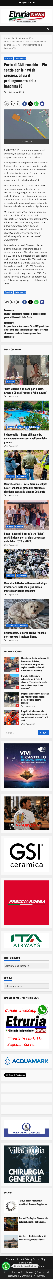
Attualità (8, 58)
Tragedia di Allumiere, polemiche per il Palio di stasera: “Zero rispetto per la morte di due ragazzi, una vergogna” (11, 681)
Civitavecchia (20, 58)
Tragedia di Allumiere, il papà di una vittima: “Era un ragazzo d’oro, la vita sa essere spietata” (11, 699)
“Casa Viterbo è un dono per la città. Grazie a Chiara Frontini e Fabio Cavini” (25, 391)
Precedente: (25, 313)
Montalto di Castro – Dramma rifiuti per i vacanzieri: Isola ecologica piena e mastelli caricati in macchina (26, 587)
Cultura (8, 1192)
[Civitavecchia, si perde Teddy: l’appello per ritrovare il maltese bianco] (26, 614)
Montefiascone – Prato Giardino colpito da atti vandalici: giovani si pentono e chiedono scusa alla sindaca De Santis (25, 488)
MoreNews (25, 1275)
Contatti (42, 1266)
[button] (4, 29)
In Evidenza (34, 427)
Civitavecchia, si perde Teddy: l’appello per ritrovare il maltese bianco (25, 634)
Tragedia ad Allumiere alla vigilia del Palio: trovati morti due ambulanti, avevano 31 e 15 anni (11, 717)
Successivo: (26, 329)
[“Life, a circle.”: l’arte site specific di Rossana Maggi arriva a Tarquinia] (11, 1206)
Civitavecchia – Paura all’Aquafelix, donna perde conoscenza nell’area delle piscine (25, 438)
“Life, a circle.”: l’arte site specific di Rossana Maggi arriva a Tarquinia (34, 1202)
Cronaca (10, 427)
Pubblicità (31, 1266)
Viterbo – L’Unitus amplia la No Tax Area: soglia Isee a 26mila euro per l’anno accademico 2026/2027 (32, 1237)
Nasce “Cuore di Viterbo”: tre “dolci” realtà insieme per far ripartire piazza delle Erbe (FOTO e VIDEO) (24, 537)
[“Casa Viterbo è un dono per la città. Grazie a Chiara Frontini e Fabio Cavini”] (26, 370)
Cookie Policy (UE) (15, 1266)
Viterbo (10, 526)
